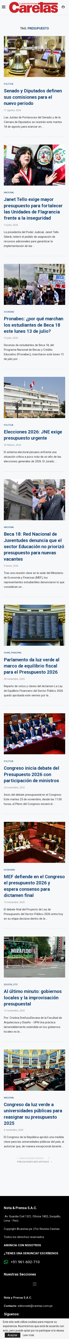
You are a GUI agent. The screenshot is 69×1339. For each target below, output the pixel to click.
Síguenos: (11, 1314)
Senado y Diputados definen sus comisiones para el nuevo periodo (33, 97)
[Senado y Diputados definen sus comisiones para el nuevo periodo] (34, 56)
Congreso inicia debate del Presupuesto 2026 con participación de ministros (31, 774)
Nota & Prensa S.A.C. (20, 1208)
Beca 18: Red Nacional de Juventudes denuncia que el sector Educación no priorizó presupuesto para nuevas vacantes (34, 546)
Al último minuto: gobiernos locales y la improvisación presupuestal (33, 998)
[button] (34, 1284)
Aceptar (12, 1335)
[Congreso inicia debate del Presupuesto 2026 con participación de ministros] (34, 733)
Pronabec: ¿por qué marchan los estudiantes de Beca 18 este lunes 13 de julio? (33, 325)
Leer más (28, 1335)
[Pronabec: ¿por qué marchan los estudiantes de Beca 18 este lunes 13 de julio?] (34, 284)
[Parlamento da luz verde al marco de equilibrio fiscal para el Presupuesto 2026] (34, 625)
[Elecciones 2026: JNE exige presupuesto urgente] (34, 397)
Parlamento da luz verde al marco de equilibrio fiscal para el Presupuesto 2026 (31, 666)
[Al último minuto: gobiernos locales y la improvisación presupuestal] (34, 957)
